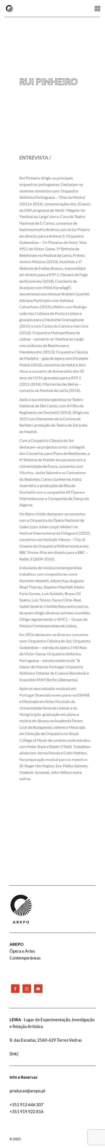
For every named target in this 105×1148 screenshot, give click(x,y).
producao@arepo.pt (27, 1090)
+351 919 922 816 (26, 1111)
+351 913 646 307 (26, 1104)
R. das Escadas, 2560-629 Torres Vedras (46, 1040)
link (14, 1053)
